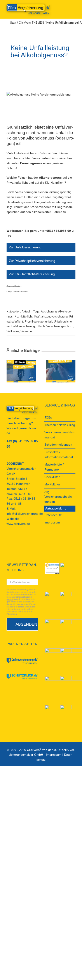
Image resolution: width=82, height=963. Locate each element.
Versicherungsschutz (59, 326)
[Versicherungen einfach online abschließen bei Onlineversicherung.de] (22, 661)
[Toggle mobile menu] (73, 6)
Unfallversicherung (23, 326)
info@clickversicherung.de (25, 513)
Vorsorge (26, 331)
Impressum (53, 754)
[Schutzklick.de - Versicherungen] (22, 676)
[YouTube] (13, 539)
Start (13, 22)
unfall (48, 321)
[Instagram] (31, 539)
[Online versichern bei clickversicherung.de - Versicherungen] (22, 409)
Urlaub (41, 326)
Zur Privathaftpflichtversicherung (32, 261)
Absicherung (49, 311)
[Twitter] (25, 539)
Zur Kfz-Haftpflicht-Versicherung (32, 274)
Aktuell (26, 311)
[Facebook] (8, 539)
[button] (10, 371)
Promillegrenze (34, 321)
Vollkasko (13, 331)
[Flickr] (19, 539)
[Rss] (8, 546)
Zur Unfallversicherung (25, 247)
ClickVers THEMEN (31, 22)
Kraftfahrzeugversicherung (51, 316)
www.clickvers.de (18, 523)
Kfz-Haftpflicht (23, 316)
